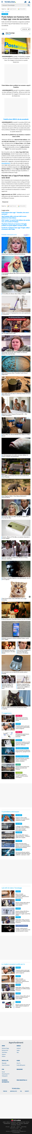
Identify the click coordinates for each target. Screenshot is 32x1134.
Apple (18, 1050)
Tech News (4, 1052)
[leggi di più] (29, 34)
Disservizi (5, 202)
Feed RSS (5, 1091)
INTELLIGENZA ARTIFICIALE (22, 748)
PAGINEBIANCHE (7, 1123)
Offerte (3, 1056)
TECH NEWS (7, 11)
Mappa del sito (13, 1091)
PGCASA (27, 1122)
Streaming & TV (5, 1074)
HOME (3, 11)
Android (19, 1048)
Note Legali (13, 1126)
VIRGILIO (8, 1122)
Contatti (27, 1091)
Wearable (4, 1063)
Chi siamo (7, 1126)
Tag (21, 1091)
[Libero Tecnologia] (16, 1088)
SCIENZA (18, 764)
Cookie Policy (23, 1126)
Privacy (18, 1126)
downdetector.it (6, 163)
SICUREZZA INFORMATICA (21, 925)
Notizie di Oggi (5, 1048)
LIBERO (4, 1122)
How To (18, 1063)
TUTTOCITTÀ (13, 1123)
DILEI (17, 1123)
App (18, 1052)
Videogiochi (4, 1076)
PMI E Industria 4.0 (22, 1080)
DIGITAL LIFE (19, 715)
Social (3, 1072)
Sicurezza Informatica (5, 1081)
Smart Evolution (6, 1065)
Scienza (4, 1054)
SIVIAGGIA (21, 1123)
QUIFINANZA (26, 1123)
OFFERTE (18, 723)
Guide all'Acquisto (21, 1065)
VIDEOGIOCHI (19, 772)
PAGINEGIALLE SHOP (21, 1122)
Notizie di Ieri (5, 1050)
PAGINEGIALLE (13, 1122)
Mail (25, 4)
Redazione (20, 1069)
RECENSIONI (18, 740)
